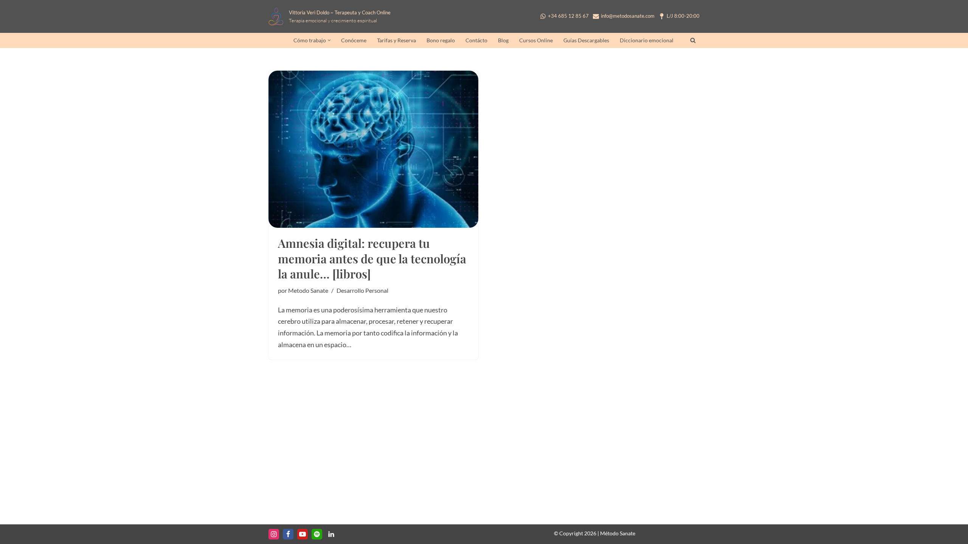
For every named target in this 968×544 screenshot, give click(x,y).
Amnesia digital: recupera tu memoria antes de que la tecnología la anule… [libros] (372, 258)
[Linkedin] (331, 534)
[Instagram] (273, 534)
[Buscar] (693, 40)
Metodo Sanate (308, 290)
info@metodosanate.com (628, 16)
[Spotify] (317, 534)
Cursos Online (536, 40)
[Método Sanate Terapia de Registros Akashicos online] (278, 16)
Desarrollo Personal (362, 290)
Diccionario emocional (646, 40)
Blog (503, 40)
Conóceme (353, 40)
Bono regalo (441, 40)
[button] (329, 40)
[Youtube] (302, 534)
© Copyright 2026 (575, 533)
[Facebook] (288, 534)
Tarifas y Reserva (396, 40)
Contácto (476, 40)
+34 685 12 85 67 (568, 16)
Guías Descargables (586, 40)
